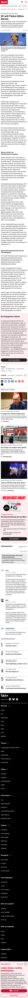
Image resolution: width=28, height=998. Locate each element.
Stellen (3, 785)
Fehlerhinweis (19, 375)
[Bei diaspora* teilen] (19, 381)
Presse (3, 788)
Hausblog (3, 777)
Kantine (3, 935)
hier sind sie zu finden (8, 562)
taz (4, 695)
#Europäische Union (10, 368)
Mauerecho (4, 841)
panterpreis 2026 (5, 818)
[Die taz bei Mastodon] (10, 700)
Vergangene (4, 893)
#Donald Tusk (4, 370)
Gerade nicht (20, 964)
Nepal (2, 751)
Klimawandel (4, 762)
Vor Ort (3, 886)
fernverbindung (5, 833)
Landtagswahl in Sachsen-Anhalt (10, 747)
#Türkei (3, 368)
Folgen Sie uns (4, 699)
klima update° (5, 837)
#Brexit (10, 370)
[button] (26, 2)
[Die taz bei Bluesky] (13, 700)
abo (2, 800)
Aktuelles (3, 774)
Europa (13, 9)
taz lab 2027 (4, 897)
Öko (2, 714)
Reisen (3, 931)
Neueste (21, 546)
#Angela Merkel (20, 368)
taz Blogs (3, 908)
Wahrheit (3, 736)
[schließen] (25, 963)
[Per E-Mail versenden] (2, 381)
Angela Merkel (21, 9)
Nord (2, 732)
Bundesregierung (5, 758)
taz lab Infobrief (5, 871)
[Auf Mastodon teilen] (5, 381)
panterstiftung (5, 815)
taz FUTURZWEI (5, 912)
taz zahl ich (4, 807)
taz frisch (3, 863)
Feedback (3, 954)
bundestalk (4, 830)
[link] (9, 6)
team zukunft (4, 859)
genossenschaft (5, 803)
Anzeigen (3, 942)
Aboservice (4, 957)
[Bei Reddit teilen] (23, 381)
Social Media (4, 755)
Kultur (2, 721)
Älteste (25, 546)
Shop (2, 939)
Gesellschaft (4, 717)
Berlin (2, 729)
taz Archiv (3, 919)
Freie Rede (4, 844)
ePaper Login (4, 961)
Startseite (3, 9)
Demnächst (4, 882)
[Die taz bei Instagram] (17, 700)
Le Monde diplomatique (7, 916)
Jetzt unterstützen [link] (14, 360)
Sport (2, 725)
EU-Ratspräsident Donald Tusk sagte (12, 184)
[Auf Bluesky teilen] (9, 381)
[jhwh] (2, 600)
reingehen (3, 848)
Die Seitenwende (5, 781)
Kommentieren (11, 375)
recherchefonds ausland (7, 811)
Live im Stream (5, 889)
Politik (8, 9)
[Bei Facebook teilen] (12, 381)
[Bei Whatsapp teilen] (16, 381)
